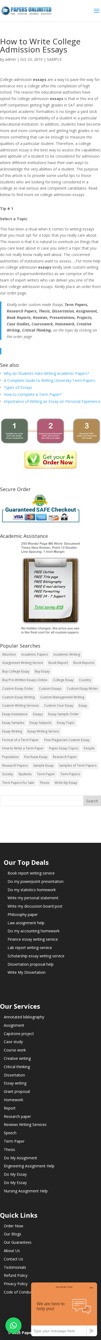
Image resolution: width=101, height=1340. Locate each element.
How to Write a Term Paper (23, 748)
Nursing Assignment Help (26, 1190)
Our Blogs (12, 1233)
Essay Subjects (40, 722)
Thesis (44, 782)
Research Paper (65, 757)
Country (85, 680)
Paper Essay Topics (63, 748)
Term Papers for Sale (18, 782)
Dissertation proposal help (31, 964)
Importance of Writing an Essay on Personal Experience (52, 401)
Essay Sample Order (63, 714)
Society (7, 774)
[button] (13, 1325)
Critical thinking (17, 1066)
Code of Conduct (18, 1292)
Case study (13, 1041)
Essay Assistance (14, 714)
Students (25, 774)
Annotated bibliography (24, 1016)
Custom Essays (50, 688)
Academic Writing (66, 654)
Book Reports (83, 662)
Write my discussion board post (35, 906)
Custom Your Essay (58, 705)
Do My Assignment (20, 1157)
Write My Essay (66, 782)
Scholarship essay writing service (36, 955)
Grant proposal (17, 1091)
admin (10, 59)
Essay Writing (12, 731)
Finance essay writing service (33, 939)
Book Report (58, 662)
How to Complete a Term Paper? (32, 394)
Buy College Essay (15, 671)
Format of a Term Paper (20, 740)
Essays (38, 714)
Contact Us (13, 1258)
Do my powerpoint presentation (36, 881)
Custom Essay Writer (82, 688)
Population (10, 757)
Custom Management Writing (62, 697)
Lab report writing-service (30, 947)
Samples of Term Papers (77, 765)
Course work (15, 1050)
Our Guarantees (18, 1242)
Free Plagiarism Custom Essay (66, 740)
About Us (12, 1250)
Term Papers (70, 774)
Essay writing (15, 1083)
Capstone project (19, 1033)
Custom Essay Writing (18, 697)
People (89, 748)
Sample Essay (43, 765)
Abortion (9, 654)
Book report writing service (31, 873)
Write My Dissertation (27, 972)
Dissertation (14, 1075)
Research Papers (15, 765)
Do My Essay (15, 1174)
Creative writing (17, 1058)
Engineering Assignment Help (29, 1165)
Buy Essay (42, 671)
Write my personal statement (33, 897)
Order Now (13, 1225)
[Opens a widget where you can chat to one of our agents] (64, 1309)
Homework (13, 1099)
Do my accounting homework (34, 930)
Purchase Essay (35, 757)
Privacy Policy (15, 1283)
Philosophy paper (23, 914)
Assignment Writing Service (22, 662)
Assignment (14, 1025)
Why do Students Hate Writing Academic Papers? (46, 373)
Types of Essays (18, 387)
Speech (10, 1132)
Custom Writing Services (20, 705)
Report (10, 1108)
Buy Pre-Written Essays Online (24, 680)
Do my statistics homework (32, 889)
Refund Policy (15, 1275)
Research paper (17, 1116)
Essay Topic (66, 722)
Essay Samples (13, 722)
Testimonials (15, 1267)
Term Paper (46, 774)
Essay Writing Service (43, 731)
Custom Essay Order (17, 688)
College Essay (63, 680)
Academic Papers (34, 654)
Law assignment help (26, 922)
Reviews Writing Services (25, 1124)
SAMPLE (54, 59)
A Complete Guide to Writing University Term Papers (49, 380)
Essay (83, 705)
